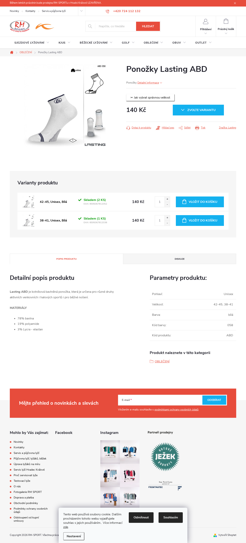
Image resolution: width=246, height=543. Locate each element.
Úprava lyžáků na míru (27, 464)
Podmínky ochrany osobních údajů (31, 510)
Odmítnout (141, 517)
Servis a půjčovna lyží (54, 11)
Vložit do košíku (203, 202)
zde (65, 527)
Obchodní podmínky (26, 503)
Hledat (148, 26)
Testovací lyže (22, 481)
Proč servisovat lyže (25, 475)
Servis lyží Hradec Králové (29, 470)
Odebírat (214, 400)
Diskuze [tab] (179, 258)
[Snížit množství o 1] (167, 204)
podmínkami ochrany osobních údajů (177, 409)
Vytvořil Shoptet (227, 535)
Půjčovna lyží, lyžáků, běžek (30, 458)
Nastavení (74, 536)
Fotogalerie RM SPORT (28, 492)
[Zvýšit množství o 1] (167, 199)
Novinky (14, 11)
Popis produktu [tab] (66, 258)
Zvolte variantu (201, 110)
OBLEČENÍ (162, 361)
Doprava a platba (24, 497)
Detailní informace (148, 83)
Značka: (227, 127)
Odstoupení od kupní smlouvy (26, 519)
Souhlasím (170, 517)
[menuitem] (32, 43)
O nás (17, 486)
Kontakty (30, 11)
